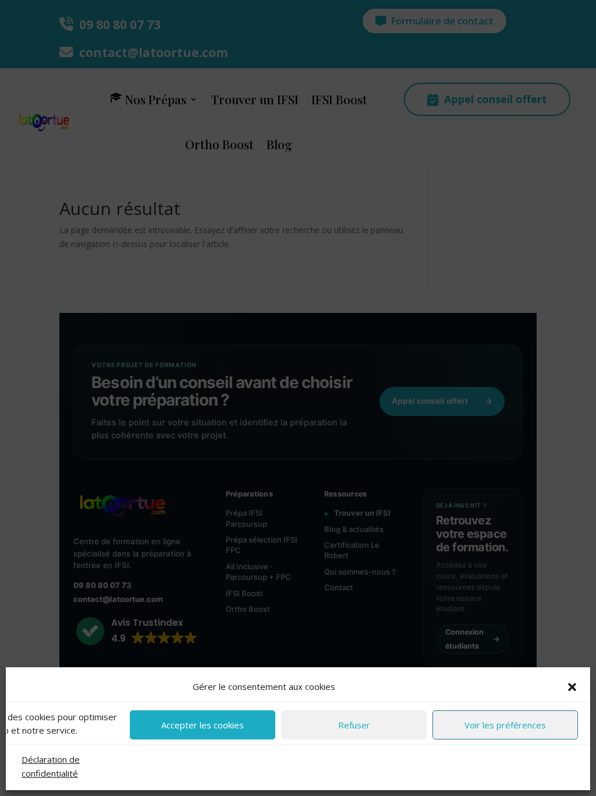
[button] (572, 687)
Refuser (354, 725)
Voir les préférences (505, 725)
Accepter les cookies (202, 725)
